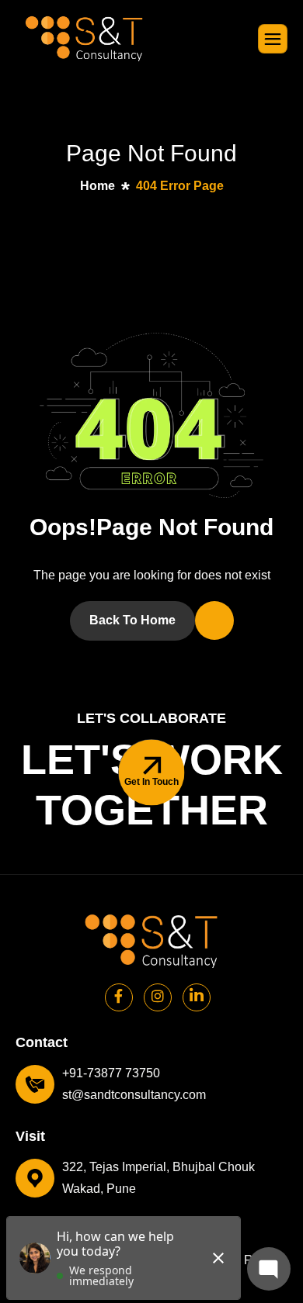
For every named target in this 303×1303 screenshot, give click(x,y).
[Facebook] (119, 997)
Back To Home (132, 620)
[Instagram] (158, 997)
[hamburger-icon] (272, 39)
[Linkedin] (197, 997)
